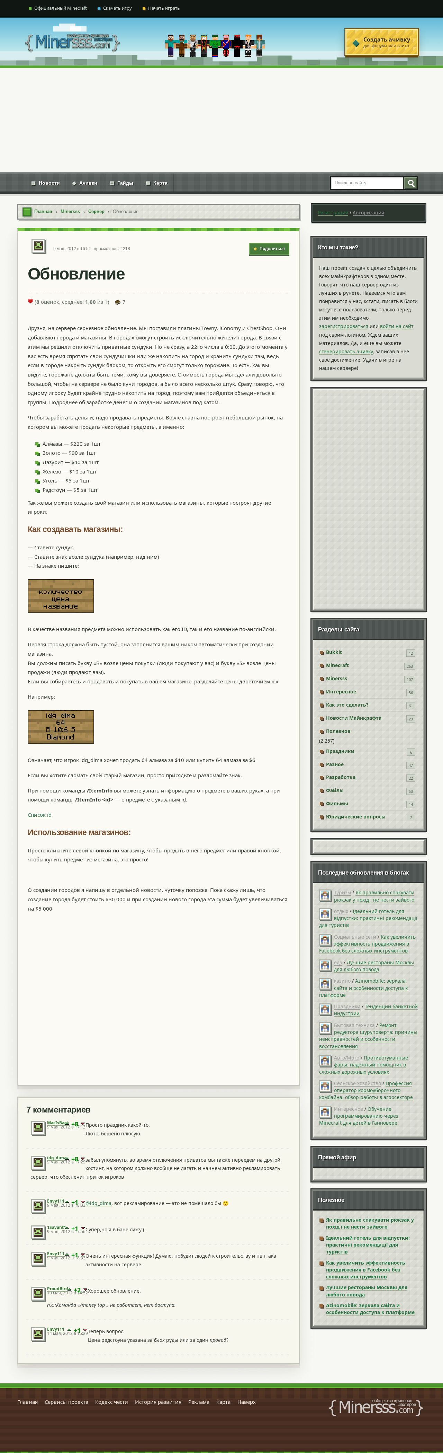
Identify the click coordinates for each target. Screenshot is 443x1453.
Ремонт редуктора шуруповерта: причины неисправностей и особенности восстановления (368, 1035)
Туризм (342, 892)
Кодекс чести (111, 1401)
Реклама (198, 1401)
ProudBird (57, 1289)
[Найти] (410, 183)
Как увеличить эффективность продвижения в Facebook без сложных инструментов (367, 943)
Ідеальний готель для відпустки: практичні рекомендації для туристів (368, 918)
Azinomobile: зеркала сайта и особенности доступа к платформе (363, 987)
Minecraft (337, 665)
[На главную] (72, 42)
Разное (335, 764)
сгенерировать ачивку (346, 351)
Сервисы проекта (66, 1401)
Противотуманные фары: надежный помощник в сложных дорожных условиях (363, 1064)
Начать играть (164, 8)
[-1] (82, 1124)
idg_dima (56, 1158)
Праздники (340, 751)
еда (338, 962)
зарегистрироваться (343, 326)
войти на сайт (397, 326)
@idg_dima (98, 1203)
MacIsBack (58, 1123)
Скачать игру (117, 8)
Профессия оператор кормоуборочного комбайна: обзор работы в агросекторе (366, 1090)
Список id (40, 814)
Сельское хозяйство (357, 1083)
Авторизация (368, 212)
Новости (45, 183)
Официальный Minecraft (60, 8)
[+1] (67, 1124)
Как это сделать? (347, 704)
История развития (158, 1401)
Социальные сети (355, 936)
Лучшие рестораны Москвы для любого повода (374, 966)
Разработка (340, 777)
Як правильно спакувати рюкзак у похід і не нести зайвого (374, 896)
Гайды (121, 183)
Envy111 (55, 1201)
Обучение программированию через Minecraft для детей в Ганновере (358, 1116)
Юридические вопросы (356, 816)
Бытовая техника (354, 1025)
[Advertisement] (221, 120)
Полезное (338, 731)
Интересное (341, 691)
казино (342, 980)
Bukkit (334, 652)
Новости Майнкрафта (353, 718)
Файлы (335, 790)
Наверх (246, 1401)
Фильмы (337, 803)
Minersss (336, 678)
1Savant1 (56, 1227)
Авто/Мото (346, 1057)
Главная (27, 1401)
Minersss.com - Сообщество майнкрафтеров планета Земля (376, 1407)
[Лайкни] (30, 301)
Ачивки (84, 183)
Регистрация (333, 212)
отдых (341, 911)
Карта (157, 183)
